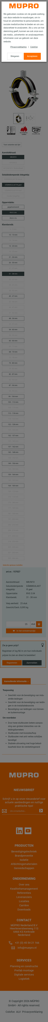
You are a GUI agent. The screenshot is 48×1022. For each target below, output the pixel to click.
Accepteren (32, 56)
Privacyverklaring (18, 47)
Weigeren (15, 56)
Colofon (34, 47)
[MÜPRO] (24, 5)
